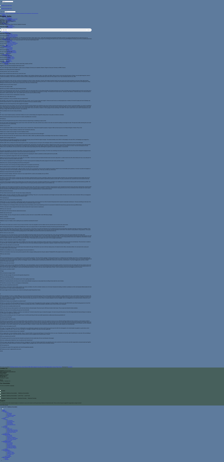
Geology (8, 455)
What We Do (9, 41)
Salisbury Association (23, 393)
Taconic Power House (35, 13)
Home (3, 14)
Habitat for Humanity (20, 13)
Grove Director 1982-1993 (12, 13)
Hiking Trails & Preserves (12, 34)
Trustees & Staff (10, 416)
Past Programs (10, 423)
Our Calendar (10, 25)
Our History (9, 414)
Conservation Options (11, 36)
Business (4, 13)
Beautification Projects (11, 52)
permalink (70, 366)
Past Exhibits (9, 27)
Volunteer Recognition (11, 446)
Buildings (1, 13)
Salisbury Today (10, 56)
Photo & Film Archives (11, 44)
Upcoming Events (10, 26)
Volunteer (7, 64)
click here (12, 385)
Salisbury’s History (11, 57)
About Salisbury (6, 54)
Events (3, 418)
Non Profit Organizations (27, 13)
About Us (4, 411)
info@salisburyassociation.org (9, 371)
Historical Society (31, 398)
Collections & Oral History (12, 43)
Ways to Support (6, 457)
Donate (6, 458)
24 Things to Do (10, 58)
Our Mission (9, 413)
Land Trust (4, 31)
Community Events (6, 46)
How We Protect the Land (12, 35)
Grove (7, 13)
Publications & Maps (11, 415)
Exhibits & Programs (11, 42)
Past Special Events (11, 424)
